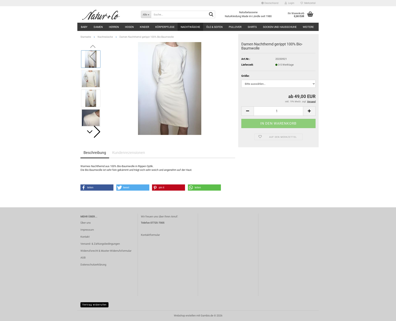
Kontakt (85, 236)
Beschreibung (95, 152)
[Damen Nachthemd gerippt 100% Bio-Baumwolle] (169, 88)
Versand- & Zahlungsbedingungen (100, 243)
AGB (83, 257)
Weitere (308, 26)
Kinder (144, 26)
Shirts (252, 26)
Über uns (85, 222)
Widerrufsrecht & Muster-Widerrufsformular (105, 250)
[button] (270, 3)
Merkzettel (309, 3)
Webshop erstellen (185, 315)
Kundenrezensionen (128, 152)
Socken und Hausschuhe (280, 26)
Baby (84, 26)
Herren (114, 26)
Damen (98, 26)
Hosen (129, 26)
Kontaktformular (150, 234)
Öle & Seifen (214, 26)
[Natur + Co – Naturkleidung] (107, 14)
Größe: (245, 75)
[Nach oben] (384, 315)
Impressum (87, 229)
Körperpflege (164, 26)
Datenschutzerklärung (93, 264)
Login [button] (290, 3)
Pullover (235, 26)
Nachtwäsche (190, 26)
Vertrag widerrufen (94, 304)
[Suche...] (211, 14)
